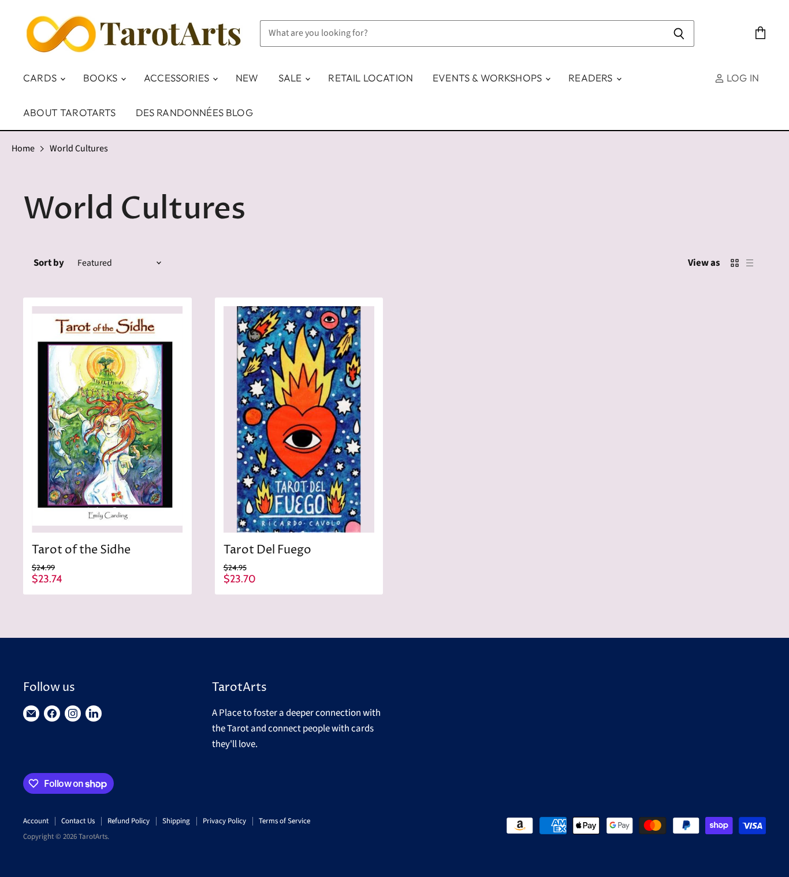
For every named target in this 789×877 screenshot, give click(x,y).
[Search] (679, 33)
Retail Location (370, 78)
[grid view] (734, 263)
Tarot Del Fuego (267, 550)
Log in (741, 78)
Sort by (49, 263)
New (247, 78)
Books (101, 78)
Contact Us (78, 821)
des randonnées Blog (194, 112)
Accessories (177, 78)
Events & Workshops (488, 78)
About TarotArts (69, 112)
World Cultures (79, 148)
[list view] (749, 263)
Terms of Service (284, 821)
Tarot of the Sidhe (81, 550)
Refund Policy (128, 821)
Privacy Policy (224, 821)
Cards (41, 78)
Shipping (176, 821)
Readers (591, 78)
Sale (291, 78)
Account (36, 821)
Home (23, 148)
